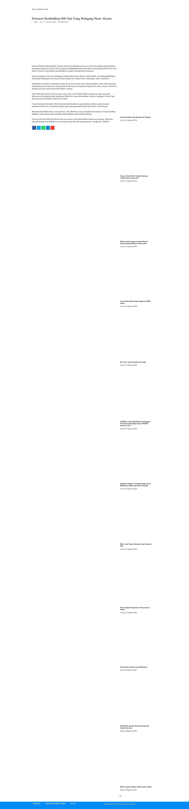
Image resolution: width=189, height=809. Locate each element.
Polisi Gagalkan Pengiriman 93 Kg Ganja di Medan (135, 608)
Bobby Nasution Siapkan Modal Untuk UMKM (135, 787)
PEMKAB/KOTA (63, 22)
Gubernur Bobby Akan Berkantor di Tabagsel (135, 117)
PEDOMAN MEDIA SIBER (55, 803)
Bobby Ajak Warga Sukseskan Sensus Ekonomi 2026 (135, 545)
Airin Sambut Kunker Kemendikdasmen (133, 667)
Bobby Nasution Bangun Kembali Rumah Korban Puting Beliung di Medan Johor (134, 242)
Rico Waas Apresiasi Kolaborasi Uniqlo (133, 362)
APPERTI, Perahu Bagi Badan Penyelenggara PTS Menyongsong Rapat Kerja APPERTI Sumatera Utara (135, 423)
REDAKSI (36, 803)
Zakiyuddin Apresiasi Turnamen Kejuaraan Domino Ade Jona (134, 727)
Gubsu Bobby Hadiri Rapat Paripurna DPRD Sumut (135, 302)
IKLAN (73, 803)
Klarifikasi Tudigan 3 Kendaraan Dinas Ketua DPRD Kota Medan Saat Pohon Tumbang (135, 484)
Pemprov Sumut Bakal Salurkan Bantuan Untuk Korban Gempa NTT (134, 177)
